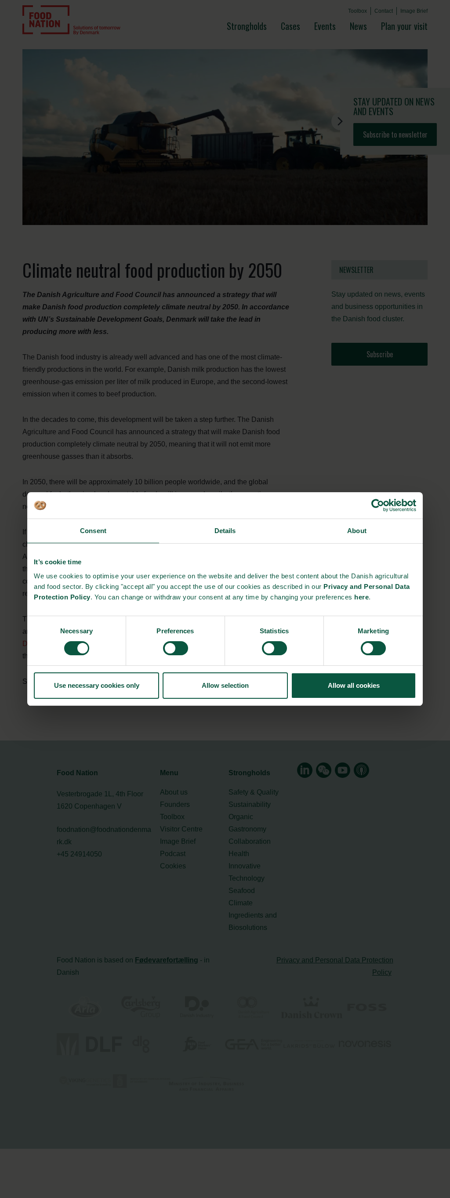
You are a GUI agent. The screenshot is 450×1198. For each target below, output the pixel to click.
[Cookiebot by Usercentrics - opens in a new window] (377, 505)
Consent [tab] (93, 530)
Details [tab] (225, 530)
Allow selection (225, 685)
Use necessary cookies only (96, 685)
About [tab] (357, 530)
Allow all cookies (354, 685)
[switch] (175, 648)
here (361, 597)
